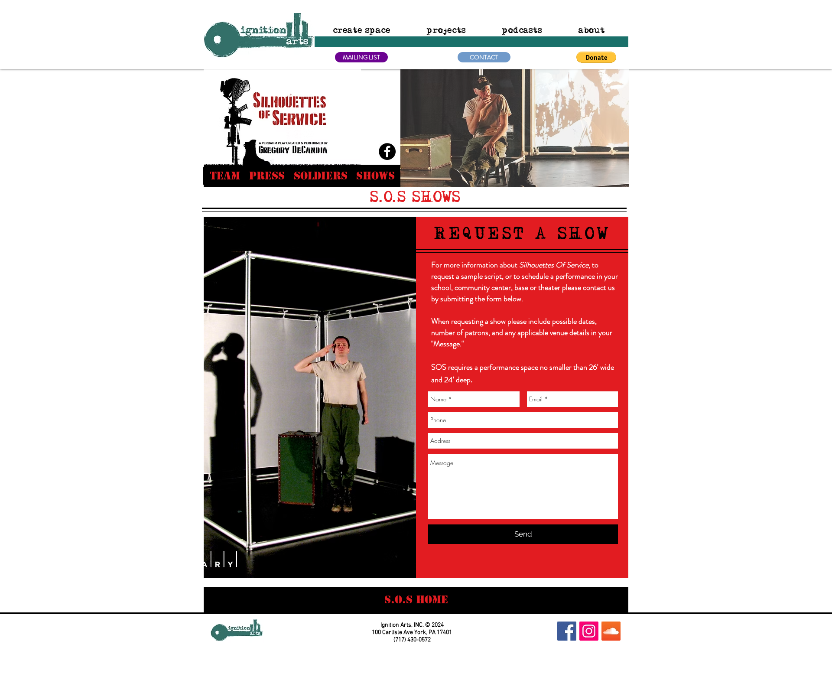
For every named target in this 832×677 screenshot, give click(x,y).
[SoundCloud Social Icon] (611, 631)
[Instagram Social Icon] (588, 631)
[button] (514, 128)
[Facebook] (387, 151)
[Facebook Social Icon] (566, 631)
